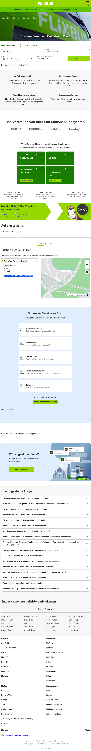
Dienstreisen (6, 667)
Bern (35, 18)
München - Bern (7, 620)
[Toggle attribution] (87, 295)
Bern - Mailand (51, 616)
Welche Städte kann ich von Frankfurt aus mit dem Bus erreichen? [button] (30, 550)
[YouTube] (86, 735)
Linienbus (5, 671)
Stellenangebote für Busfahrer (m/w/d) (17, 719)
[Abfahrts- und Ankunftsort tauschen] (45, 52)
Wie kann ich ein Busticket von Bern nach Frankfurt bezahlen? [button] (28, 567)
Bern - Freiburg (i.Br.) (76, 616)
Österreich (50, 681)
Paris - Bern (5, 616)
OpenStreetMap (80, 295)
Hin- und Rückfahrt (32, 45)
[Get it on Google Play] (9, 735)
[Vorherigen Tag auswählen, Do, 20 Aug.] (28, 58)
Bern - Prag (73, 620)
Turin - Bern (28, 620)
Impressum (62, 741)
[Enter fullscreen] (87, 272)
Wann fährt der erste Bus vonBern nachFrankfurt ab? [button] (25, 578)
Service (49, 695)
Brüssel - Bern (29, 630)
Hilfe (48, 690)
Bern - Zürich (74, 627)
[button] (19, 261)
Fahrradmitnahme (53, 714)
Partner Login (7, 723)
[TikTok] (88, 735)
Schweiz (26, 18)
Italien (48, 662)
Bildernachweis (7, 714)
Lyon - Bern (28, 627)
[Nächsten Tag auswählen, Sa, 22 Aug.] (31, 58)
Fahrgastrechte (51, 741)
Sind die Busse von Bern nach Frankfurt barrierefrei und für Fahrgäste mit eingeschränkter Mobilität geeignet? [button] (41, 543)
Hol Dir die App (52, 700)
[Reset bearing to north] (87, 267)
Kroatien (49, 667)
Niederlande (51, 671)
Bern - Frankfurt (75, 623)
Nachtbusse (6, 662)
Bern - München (7, 627)
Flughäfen (5, 657)
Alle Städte (5, 643)
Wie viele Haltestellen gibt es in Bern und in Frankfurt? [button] (25, 509)
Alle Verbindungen (8, 648)
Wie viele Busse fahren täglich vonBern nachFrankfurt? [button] (26, 520)
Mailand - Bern (29, 623)
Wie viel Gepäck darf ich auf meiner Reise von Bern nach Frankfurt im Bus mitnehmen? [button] (38, 537)
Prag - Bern (73, 630)
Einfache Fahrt (11, 45)
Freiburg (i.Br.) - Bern (31, 616)
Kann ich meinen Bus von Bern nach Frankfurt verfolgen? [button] (26, 531)
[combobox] (25, 51)
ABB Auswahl (6, 709)
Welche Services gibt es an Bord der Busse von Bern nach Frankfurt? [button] (31, 589)
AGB (3, 704)
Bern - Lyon (50, 627)
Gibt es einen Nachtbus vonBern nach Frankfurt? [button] (23, 556)
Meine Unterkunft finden (14, 65)
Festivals (50, 648)
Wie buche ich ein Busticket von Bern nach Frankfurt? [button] (25, 515)
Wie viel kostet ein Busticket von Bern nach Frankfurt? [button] (25, 526)
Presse (4, 700)
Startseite (5, 18)
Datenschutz (40, 741)
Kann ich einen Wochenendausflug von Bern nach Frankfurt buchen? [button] (31, 561)
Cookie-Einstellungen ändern (58, 744)
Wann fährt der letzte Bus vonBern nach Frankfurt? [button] (24, 583)
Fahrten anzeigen (55, 180)
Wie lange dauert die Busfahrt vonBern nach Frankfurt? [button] (26, 498)
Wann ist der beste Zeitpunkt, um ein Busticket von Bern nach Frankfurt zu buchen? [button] (38, 504)
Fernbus (16, 18)
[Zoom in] (87, 261)
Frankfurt (49, 243)
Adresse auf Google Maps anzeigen (18, 276)
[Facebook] (85, 735)
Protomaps (71, 295)
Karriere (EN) (6, 695)
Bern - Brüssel (51, 620)
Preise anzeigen (26, 180)
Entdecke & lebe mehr (54, 652)
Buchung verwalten (54, 709)
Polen (48, 676)
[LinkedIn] (87, 735)
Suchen (79, 58)
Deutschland (6, 652)
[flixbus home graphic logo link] (45, 4)
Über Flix (4, 690)
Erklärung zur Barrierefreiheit (34, 744)
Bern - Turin (50, 630)
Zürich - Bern (6, 630)
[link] (45, 462)
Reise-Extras (51, 657)
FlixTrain (4, 676)
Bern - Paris (5, 623)
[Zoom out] (87, 264)
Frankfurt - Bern (52, 623)
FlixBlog (49, 643)
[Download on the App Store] (23, 735)
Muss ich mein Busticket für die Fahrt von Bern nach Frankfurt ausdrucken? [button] (34, 572)
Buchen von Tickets (54, 704)
